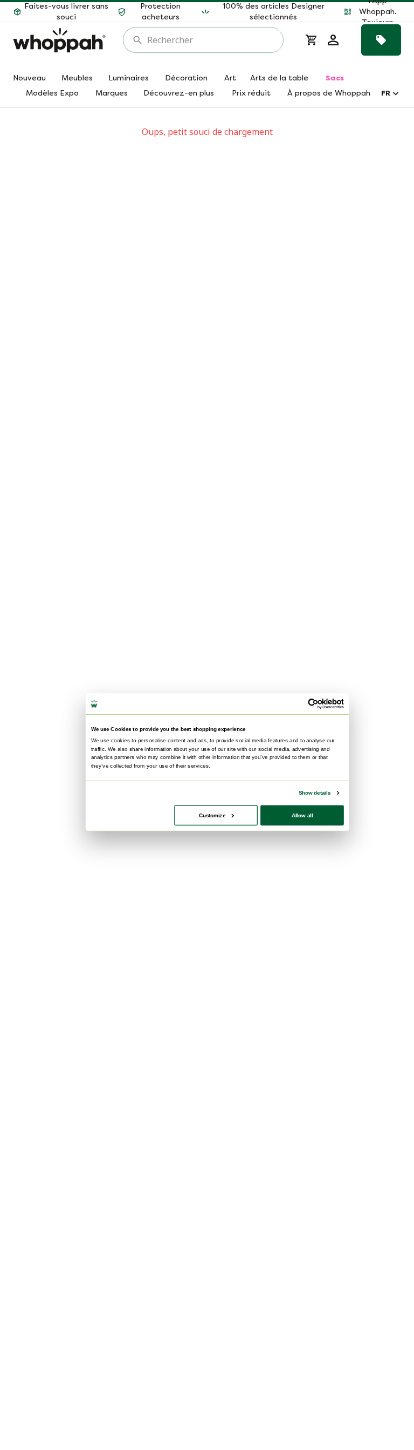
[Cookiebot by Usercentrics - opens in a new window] (313, 704)
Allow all (302, 815)
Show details (314, 793)
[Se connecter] (333, 40)
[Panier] (311, 40)
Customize (212, 815)
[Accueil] (59, 40)
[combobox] (210, 39)
